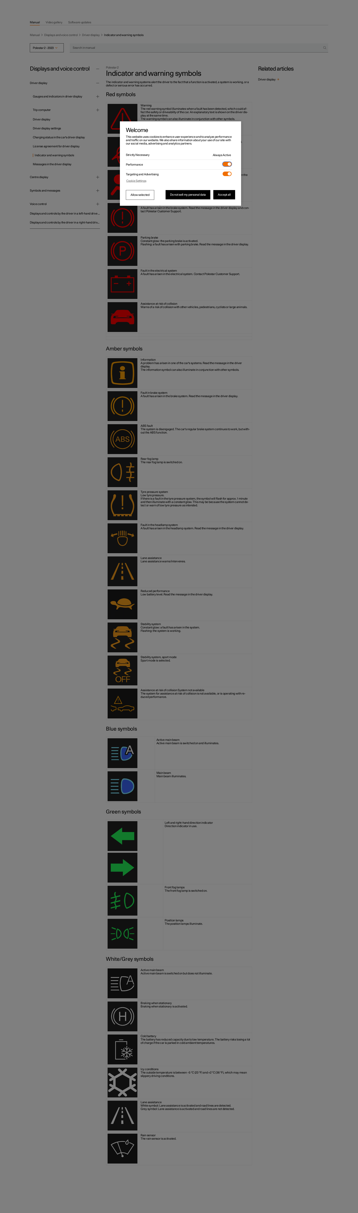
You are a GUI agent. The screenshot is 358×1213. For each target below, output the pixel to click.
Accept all (224, 194)
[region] (180, 163)
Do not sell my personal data (188, 194)
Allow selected (140, 194)
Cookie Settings (136, 180)
